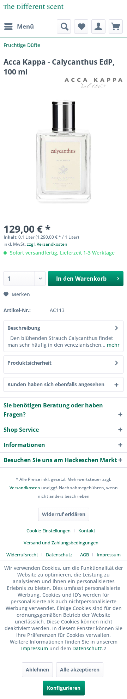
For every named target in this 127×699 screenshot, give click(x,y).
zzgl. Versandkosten (47, 244)
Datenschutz (59, 554)
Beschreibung (23, 327)
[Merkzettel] (81, 26)
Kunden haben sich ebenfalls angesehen (55, 384)
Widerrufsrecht (22, 554)
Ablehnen (37, 669)
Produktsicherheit (29, 362)
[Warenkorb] (116, 26)
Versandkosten (25, 488)
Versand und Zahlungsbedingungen (61, 542)
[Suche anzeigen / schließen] (64, 26)
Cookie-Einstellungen (48, 530)
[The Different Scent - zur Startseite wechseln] (34, 10)
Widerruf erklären (63, 514)
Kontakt (86, 530)
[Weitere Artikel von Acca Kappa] (93, 83)
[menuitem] (18, 26)
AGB (84, 554)
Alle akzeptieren (79, 669)
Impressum (109, 554)
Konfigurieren (63, 688)
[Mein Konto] (98, 26)
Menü (25, 26)
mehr (112, 344)
